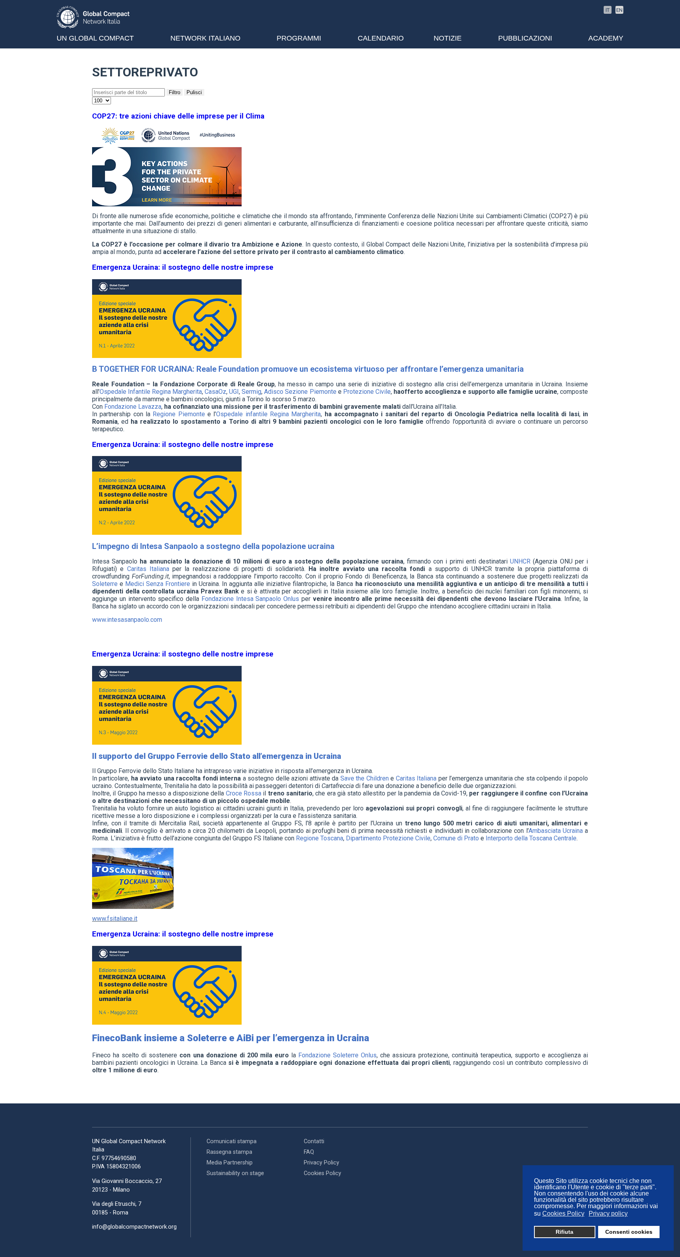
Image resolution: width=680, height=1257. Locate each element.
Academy (605, 38)
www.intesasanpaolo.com (127, 619)
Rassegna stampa (229, 1152)
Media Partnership (230, 1162)
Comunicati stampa (232, 1141)
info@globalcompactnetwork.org (134, 1227)
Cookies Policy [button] (563, 1213)
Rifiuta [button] (564, 1232)
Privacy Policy (321, 1162)
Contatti (314, 1141)
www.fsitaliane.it (114, 918)
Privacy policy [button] (608, 1213)
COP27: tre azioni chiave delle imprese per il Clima (178, 116)
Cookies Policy (322, 1173)
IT (608, 10)
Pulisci (194, 92)
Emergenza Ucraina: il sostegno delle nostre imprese (182, 267)
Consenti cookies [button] (628, 1232)
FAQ (309, 1152)
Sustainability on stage (235, 1173)
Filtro (174, 92)
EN (619, 10)
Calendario (381, 38)
